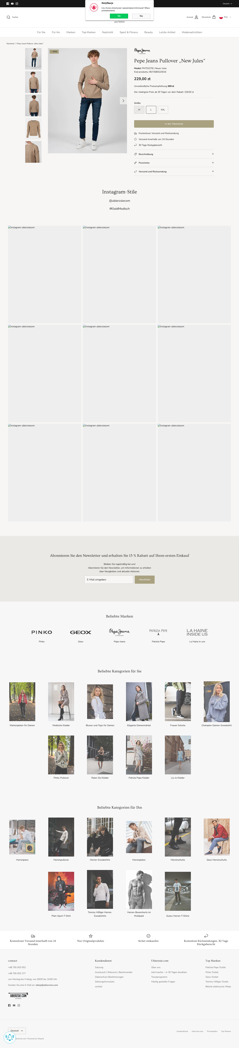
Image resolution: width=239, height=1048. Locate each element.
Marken (70, 32)
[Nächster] (123, 100)
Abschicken (144, 579)
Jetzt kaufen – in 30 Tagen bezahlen (169, 972)
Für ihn (56, 32)
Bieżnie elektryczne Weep (218, 986)
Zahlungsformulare (104, 981)
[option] (87, 100)
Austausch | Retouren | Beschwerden (114, 972)
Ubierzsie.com (197, 1031)
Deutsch (226, 3)
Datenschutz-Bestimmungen (109, 976)
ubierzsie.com (20, 1038)
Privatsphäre (212, 1031)
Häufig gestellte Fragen (163, 981)
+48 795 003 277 (17, 973)
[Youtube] (12, 3)
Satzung (99, 967)
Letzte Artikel (167, 32)
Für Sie (41, 32)
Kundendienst (182, 1031)
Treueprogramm (159, 976)
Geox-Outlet (212, 976)
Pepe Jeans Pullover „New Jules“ (30, 43)
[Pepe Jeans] (142, 53)
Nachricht (107, 32)
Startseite (10, 43)
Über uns (155, 967)
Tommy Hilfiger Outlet (217, 981)
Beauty (148, 32)
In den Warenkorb (174, 123)
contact (98, 986)
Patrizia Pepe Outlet (216, 967)
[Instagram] (17, 3)
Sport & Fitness (129, 32)
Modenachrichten (192, 32)
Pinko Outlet (212, 972)
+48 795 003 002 (17, 967)
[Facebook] (8, 3)
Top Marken (89, 32)
